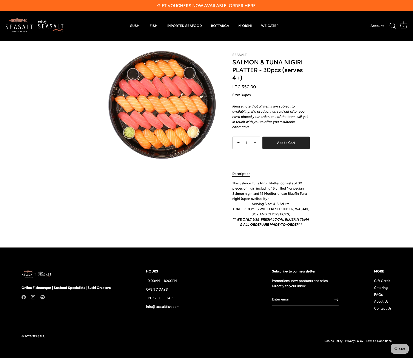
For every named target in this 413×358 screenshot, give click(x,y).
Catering (381, 288)
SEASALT (239, 55)
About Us (381, 301)
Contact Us (382, 308)
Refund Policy (333, 340)
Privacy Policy (354, 340)
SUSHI (135, 26)
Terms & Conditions (378, 340)
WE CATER (270, 26)
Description (241, 174)
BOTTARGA (220, 26)
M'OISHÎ (245, 26)
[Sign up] (336, 299)
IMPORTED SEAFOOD (184, 26)
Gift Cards (382, 281)
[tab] (243, 173)
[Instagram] (33, 297)
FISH (153, 26)
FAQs (378, 295)
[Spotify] (42, 297)
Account (377, 26)
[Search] (392, 26)
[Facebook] (24, 297)
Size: (236, 95)
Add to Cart (286, 143)
